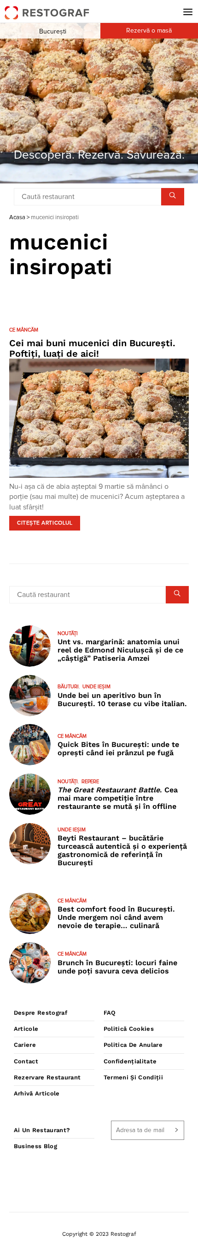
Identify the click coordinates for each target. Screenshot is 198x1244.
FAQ (110, 1012)
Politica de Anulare (133, 1044)
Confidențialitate (130, 1061)
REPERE (90, 781)
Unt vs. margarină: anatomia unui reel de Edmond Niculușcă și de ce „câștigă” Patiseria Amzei (120, 650)
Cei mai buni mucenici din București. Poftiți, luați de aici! (92, 348)
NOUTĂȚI (68, 633)
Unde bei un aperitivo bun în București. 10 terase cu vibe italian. (122, 699)
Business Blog (35, 1146)
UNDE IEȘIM (96, 686)
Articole (26, 1028)
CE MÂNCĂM (23, 329)
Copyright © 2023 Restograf (99, 1234)
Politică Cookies (129, 1028)
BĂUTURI (68, 686)
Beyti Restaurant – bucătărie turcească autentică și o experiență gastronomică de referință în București (122, 850)
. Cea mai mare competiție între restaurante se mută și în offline (118, 798)
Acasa (17, 218)
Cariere (25, 1044)
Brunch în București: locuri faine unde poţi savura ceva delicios (117, 966)
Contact (26, 1061)
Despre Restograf (40, 1012)
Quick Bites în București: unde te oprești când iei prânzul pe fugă (118, 748)
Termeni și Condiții (133, 1077)
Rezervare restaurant (47, 1077)
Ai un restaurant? (42, 1130)
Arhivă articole (37, 1093)
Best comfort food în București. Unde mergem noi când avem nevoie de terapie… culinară (116, 917)
